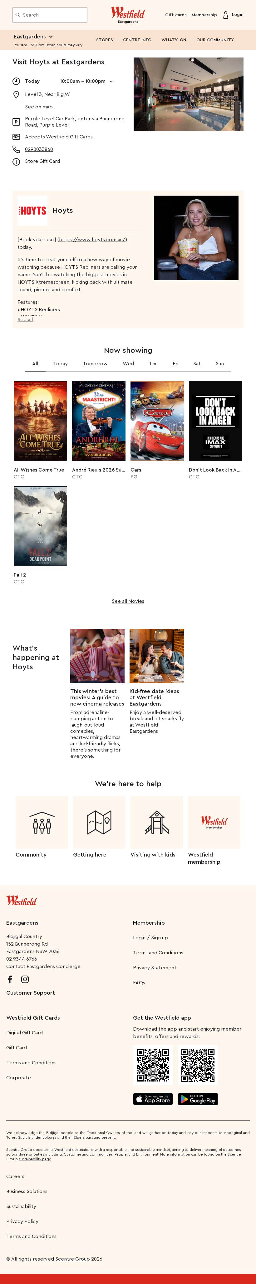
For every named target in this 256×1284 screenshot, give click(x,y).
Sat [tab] (197, 363)
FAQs (139, 982)
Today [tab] (60, 363)
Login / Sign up (150, 937)
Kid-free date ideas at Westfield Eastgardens (154, 697)
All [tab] (35, 363)
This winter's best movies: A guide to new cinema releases (97, 697)
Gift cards (176, 15)
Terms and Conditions (158, 952)
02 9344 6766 (21, 959)
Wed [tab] (128, 363)
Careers (15, 1176)
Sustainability (21, 1206)
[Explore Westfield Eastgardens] (128, 15)
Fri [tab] (175, 363)
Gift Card (16, 1047)
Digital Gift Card (24, 1032)
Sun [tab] (220, 363)
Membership (204, 15)
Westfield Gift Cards (33, 1018)
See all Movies (128, 601)
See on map (39, 106)
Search (31, 14)
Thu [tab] (153, 363)
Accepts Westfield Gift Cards (59, 136)
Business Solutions (26, 1191)
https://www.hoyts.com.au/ (92, 239)
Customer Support (30, 993)
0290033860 (39, 149)
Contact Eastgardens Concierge (43, 966)
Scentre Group (72, 1259)
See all (25, 319)
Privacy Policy (22, 1221)
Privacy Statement (154, 967)
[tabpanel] (128, 490)
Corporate (18, 1077)
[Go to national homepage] (21, 899)
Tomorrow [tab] (95, 363)
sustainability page (35, 1159)
